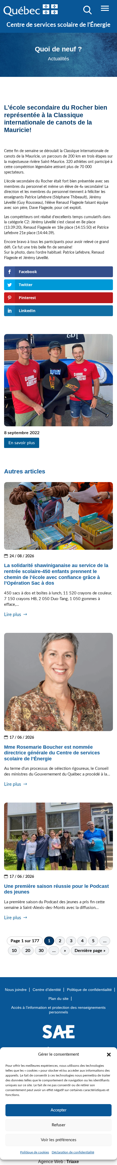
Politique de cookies (34, 1152)
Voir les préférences (58, 1140)
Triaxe (72, 1161)
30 (41, 950)
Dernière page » (90, 950)
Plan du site (58, 998)
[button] (109, 1054)
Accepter (58, 1110)
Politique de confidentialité (89, 989)
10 (14, 950)
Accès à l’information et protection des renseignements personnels (58, 1009)
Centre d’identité (47, 989)
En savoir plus (21, 443)
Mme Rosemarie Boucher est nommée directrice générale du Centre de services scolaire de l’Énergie (52, 752)
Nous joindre (16, 989)
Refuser (58, 1125)
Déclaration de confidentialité (73, 1152)
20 (27, 950)
